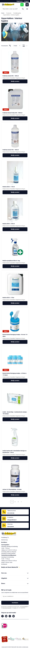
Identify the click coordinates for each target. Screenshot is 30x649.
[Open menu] (27, 9)
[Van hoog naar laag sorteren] (10, 45)
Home (2, 13)
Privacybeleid (24, 606)
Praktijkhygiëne (17, 13)
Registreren (20, 1)
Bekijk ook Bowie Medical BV (9, 567)
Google (14, 607)
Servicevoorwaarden (7, 607)
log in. (23, 78)
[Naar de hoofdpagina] (15, 534)
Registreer (18, 78)
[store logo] (8, 4)
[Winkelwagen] (27, 4)
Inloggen (26, 1)
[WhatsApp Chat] (22, 4)
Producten (8, 13)
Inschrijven (15, 602)
